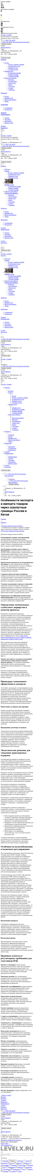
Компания (4, 105)
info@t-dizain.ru (6, 47)
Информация (5, 115)
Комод (10, 85)
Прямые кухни (13, 68)
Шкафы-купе (9, 71)
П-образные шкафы (14, 73)
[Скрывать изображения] (2, 25)
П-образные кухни (14, 66)
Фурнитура (8, 109)
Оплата (7, 118)
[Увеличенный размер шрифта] (2, 7)
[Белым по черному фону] (1, 13)
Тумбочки (11, 90)
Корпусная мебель (11, 78)
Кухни (7, 63)
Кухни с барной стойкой (16, 64)
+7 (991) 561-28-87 (9, 40)
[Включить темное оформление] (2, 164)
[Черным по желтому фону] (1, 17)
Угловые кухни (13, 69)
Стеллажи (11, 86)
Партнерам (8, 121)
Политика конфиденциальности (11, 1140)
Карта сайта (4, 1143)
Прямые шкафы (13, 74)
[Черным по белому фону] (1, 11)
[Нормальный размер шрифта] (2, 5)
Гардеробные (12, 81)
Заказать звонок (6, 44)
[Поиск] (2, 130)
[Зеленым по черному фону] (1, 19)
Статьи (3, 126)
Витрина (11, 80)
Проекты (4, 93)
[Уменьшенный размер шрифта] (2, 3)
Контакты (4, 128)
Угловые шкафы (13, 76)
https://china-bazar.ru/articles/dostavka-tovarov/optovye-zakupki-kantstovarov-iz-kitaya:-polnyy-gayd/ (16, 637)
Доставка (7, 119)
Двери (7, 101)
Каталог (3, 60)
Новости (3, 1107)
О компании (8, 108)
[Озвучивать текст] (2, 29)
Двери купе (12, 83)
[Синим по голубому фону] (1, 15)
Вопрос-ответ (9, 123)
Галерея (3, 113)
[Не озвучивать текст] (2, 31)
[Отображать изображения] (2, 23)
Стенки (10, 88)
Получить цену (6, 57)
